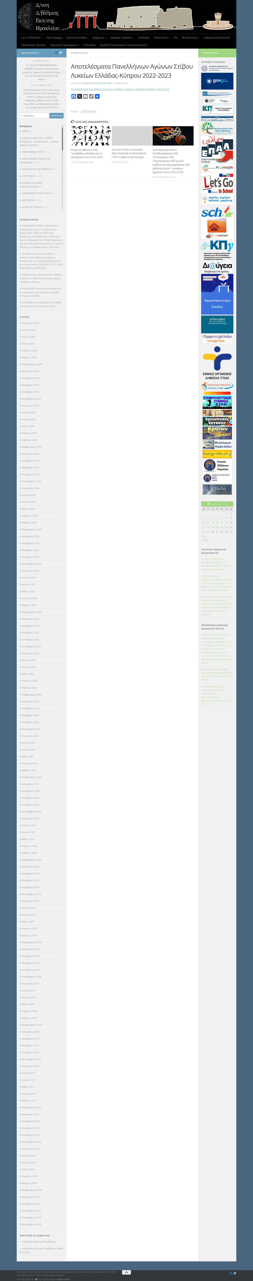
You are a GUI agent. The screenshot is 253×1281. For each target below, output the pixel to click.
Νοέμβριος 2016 (30, 1128)
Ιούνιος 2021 (28, 749)
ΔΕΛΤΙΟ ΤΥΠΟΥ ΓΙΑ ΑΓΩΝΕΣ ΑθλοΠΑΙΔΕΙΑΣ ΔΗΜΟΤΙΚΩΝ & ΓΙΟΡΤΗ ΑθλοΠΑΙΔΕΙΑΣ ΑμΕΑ (129, 153)
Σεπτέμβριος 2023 (31, 563)
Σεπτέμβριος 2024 (31, 481)
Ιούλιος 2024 (29, 495)
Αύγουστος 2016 (30, 1148)
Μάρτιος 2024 (29, 522)
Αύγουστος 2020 (30, 818)
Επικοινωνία (160, 37)
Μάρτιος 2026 (29, 357)
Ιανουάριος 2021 (30, 784)
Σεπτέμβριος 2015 (31, 1210)
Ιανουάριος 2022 (30, 701)
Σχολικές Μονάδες (76, 37)
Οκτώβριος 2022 (30, 639)
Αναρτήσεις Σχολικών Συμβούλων (39, 1241)
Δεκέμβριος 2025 (31, 378)
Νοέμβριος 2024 (30, 467)
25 (208, 531)
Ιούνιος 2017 (28, 1079)
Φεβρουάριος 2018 (32, 1024)
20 (217, 527)
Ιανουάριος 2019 (30, 949)
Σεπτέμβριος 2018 (31, 976)
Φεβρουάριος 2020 (32, 859)
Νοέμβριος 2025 (30, 384)
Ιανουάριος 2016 (30, 1196)
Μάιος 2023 (28, 591)
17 (203, 527)
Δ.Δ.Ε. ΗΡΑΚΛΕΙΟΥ (30, 37)
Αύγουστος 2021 (30, 735)
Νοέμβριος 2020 (30, 797)
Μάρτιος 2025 (29, 439)
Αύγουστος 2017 (30, 1066)
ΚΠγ (175, 37)
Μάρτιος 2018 (29, 1017)
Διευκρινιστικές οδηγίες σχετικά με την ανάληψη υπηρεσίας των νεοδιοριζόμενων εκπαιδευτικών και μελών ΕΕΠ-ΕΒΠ (216, 695)
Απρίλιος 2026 (29, 350)
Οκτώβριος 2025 (30, 391)
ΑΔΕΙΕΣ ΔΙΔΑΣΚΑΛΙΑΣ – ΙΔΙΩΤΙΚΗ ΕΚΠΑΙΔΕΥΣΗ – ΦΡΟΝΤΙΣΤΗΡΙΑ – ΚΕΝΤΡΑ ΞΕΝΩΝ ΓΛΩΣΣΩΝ (39, 141)
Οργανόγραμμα (54, 37)
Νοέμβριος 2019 (30, 880)
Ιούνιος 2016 (28, 1162)
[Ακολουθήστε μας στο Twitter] (60, 52)
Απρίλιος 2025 (29, 433)
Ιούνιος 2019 (28, 914)
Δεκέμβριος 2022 (31, 625)
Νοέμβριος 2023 (30, 550)
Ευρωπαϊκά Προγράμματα (63, 45)
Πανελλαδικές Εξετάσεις (33, 45)
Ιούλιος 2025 (29, 412)
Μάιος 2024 (28, 508)
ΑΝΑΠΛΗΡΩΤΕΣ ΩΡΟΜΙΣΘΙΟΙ (36, 169)
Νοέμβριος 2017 (30, 1045)
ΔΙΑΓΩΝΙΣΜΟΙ (28, 200)
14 (221, 522)
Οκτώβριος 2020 (30, 804)
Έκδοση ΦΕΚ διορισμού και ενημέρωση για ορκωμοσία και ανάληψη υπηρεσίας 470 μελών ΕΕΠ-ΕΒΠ (40, 292)
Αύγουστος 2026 (30, 322)
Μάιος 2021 (28, 756)
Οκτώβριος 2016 (30, 1134)
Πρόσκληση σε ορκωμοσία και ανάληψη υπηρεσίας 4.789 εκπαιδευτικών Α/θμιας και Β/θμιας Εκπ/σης (41, 278)
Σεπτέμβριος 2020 (31, 811)
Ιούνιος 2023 (28, 584)
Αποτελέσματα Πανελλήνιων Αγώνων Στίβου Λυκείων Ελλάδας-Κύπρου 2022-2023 (120, 89)
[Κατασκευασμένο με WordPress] (36, 1279)
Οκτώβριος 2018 (30, 969)
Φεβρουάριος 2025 (32, 446)
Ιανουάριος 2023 (30, 618)
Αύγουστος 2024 (30, 488)
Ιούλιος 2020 (29, 825)
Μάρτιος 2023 (29, 605)
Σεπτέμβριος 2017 (31, 1059)
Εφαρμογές (98, 37)
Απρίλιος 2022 (29, 680)
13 (217, 522)
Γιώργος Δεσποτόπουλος (97, 83)
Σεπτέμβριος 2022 (31, 646)
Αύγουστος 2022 (30, 653)
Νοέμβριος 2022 (30, 632)
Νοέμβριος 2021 (30, 715)
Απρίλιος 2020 (29, 845)
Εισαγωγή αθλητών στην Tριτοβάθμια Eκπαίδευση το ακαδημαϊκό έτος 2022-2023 (87, 153)
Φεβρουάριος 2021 (32, 777)
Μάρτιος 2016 (29, 1183)
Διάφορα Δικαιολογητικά (217, 37)
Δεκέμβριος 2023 (31, 543)
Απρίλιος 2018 (29, 1011)
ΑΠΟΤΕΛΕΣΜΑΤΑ (88, 111)
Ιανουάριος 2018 (30, 1031)
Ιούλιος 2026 (29, 329)
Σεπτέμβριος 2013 (31, 1224)
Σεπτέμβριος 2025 (31, 398)
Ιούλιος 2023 (29, 577)
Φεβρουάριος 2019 (32, 942)
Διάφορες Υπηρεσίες (121, 37)
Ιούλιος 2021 (29, 742)
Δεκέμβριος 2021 (31, 708)
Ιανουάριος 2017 (30, 1114)
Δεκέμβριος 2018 (31, 956)
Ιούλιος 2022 (29, 660)
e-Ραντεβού (89, 45)
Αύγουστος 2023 (30, 570)
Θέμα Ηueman (63, 1279)
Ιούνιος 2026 (28, 336)
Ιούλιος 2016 (29, 1155)
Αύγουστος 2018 (30, 983)
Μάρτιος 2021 (29, 770)
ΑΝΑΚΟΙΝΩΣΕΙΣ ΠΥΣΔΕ (33, 151)
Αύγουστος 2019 (30, 900)
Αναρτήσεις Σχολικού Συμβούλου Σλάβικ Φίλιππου (41, 1250)
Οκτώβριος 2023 (30, 556)
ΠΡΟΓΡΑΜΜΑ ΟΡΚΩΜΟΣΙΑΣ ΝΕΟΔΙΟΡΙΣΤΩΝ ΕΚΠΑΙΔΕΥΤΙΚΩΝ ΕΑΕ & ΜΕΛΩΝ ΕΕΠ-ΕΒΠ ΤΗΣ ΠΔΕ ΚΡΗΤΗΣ (217, 674)
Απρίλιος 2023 (29, 598)
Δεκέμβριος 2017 (31, 1038)
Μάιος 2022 (28, 673)
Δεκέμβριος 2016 (31, 1121)
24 (203, 531)
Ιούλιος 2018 (29, 990)
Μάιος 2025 (28, 426)
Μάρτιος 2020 (29, 852)
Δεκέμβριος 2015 (31, 1203)
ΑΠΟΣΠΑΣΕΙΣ (28, 176)
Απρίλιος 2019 (29, 928)
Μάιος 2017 (28, 1086)
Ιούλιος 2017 (29, 1073)
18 (208, 527)
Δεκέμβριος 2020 (31, 790)
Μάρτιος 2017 (29, 1100)
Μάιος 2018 (28, 1004)
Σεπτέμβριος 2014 (31, 1217)
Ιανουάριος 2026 (30, 371)
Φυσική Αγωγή (189, 37)
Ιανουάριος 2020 (30, 866)
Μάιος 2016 (28, 1169)
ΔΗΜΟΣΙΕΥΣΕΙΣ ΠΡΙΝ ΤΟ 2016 (36, 193)
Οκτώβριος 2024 (30, 474)
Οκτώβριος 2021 (30, 722)
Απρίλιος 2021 (29, 763)
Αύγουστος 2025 (30, 405)
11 (208, 522)
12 (212, 522)
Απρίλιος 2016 (29, 1176)
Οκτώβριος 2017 (30, 1052)
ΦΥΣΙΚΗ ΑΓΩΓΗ (79, 53)
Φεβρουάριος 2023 (32, 611)
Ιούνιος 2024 (28, 501)
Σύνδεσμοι (144, 37)
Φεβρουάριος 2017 (32, 1107)
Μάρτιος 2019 (29, 935)
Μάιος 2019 (28, 921)
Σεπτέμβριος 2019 (31, 894)
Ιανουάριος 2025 (30, 453)
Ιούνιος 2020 (28, 832)
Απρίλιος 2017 (29, 1093)
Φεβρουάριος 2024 (32, 529)
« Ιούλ (204, 540)
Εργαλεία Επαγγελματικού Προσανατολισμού (123, 45)
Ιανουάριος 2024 (30, 536)
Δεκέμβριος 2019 (31, 873)
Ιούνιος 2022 (28, 667)
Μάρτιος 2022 (29, 687)
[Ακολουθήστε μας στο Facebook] (56, 52)
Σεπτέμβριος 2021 (31, 728)
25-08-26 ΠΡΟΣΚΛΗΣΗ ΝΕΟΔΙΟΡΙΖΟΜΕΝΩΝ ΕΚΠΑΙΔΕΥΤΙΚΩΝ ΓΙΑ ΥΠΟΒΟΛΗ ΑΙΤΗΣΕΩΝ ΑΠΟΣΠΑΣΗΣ (215, 564)
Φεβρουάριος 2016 (32, 1189)
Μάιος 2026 (28, 343)
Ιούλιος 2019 (29, 907)
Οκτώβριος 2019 (30, 887)
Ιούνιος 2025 (28, 419)
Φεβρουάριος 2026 (32, 364)
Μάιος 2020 (28, 839)
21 (221, 527)
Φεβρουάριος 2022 (32, 694)
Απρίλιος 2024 (29, 515)
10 (203, 522)
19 (212, 527)
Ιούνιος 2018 (28, 997)
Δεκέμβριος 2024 (31, 460)
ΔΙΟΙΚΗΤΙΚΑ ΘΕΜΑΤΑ (32, 207)
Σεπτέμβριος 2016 (31, 1141)
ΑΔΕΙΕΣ (25, 131)
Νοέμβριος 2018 (30, 962)
